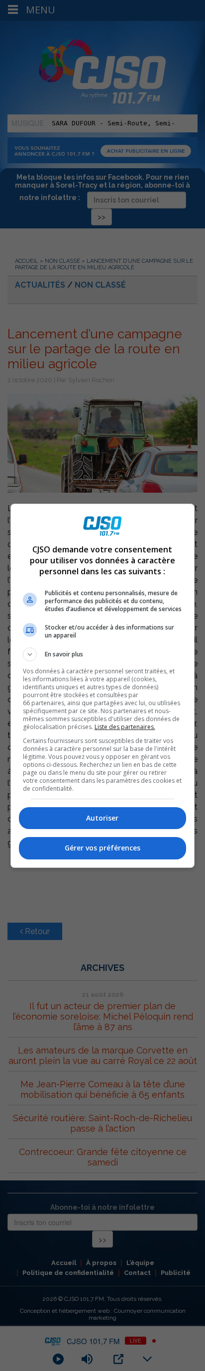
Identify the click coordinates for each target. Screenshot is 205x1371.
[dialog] (102, 686)
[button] (103, 654)
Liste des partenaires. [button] (125, 727)
